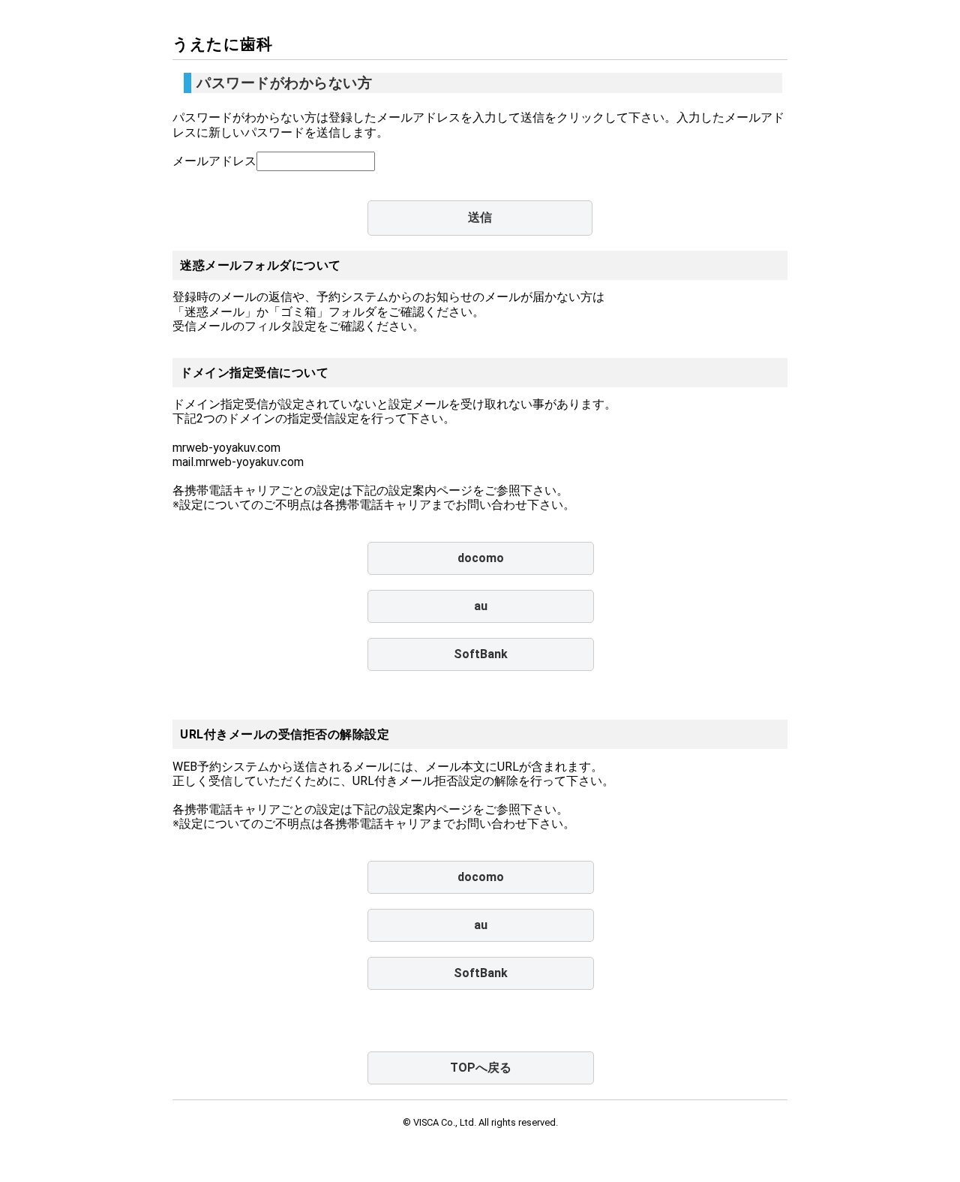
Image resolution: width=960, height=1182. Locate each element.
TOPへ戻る (481, 1067)
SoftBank (481, 654)
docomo (481, 558)
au (481, 606)
